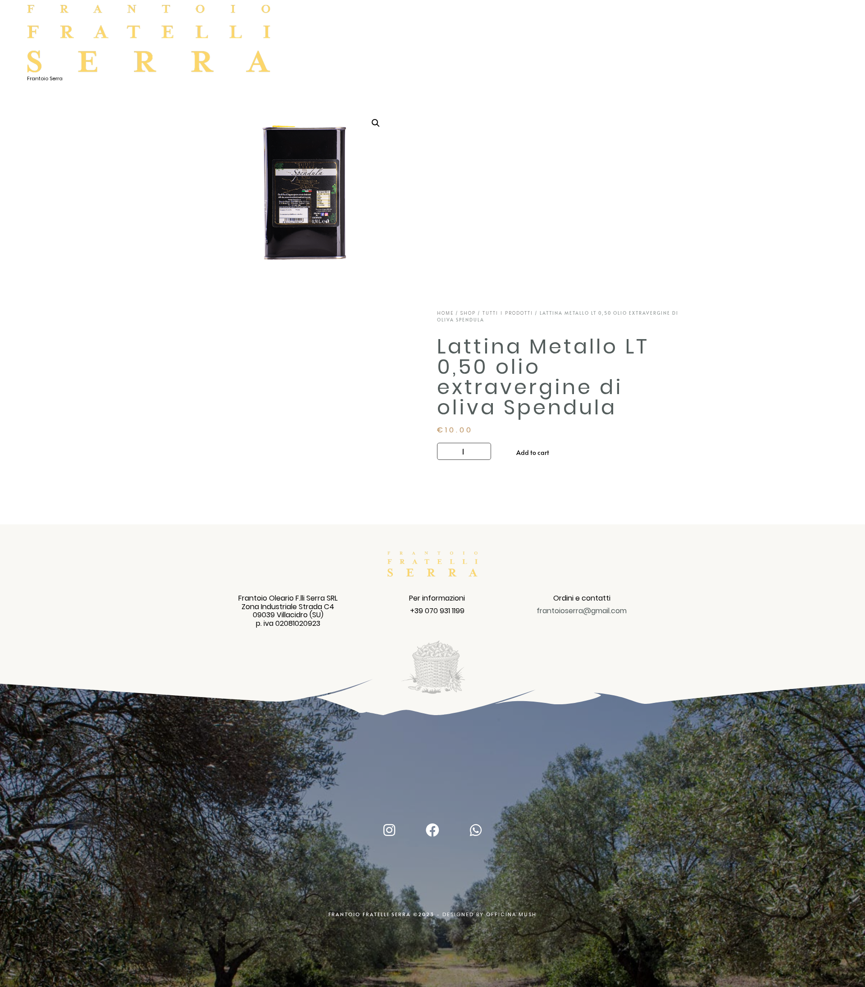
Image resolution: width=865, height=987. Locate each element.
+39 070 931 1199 (437, 611)
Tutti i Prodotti (508, 313)
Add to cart (532, 452)
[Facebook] (432, 830)
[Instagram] (389, 830)
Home (445, 313)
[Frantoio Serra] (148, 39)
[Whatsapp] (476, 830)
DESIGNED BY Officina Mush (489, 914)
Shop (468, 313)
